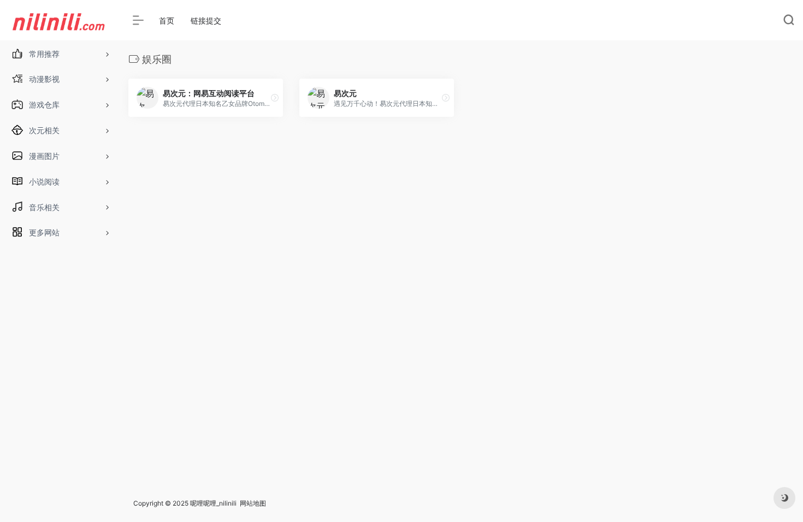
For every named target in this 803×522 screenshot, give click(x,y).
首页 (166, 20)
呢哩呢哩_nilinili (213, 503)
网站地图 (253, 503)
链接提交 (206, 20)
